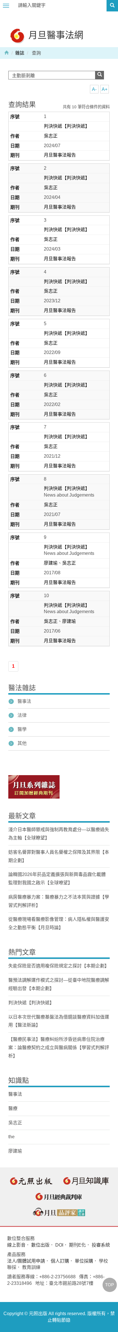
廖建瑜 (51, 563)
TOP (109, 1284)
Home (6, 52)
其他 (22, 743)
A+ (104, 89)
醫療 (12, 1108)
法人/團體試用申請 (26, 1261)
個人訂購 (60, 1261)
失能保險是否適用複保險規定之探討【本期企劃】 (58, 965)
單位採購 (84, 1261)
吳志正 (51, 135)
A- (94, 89)
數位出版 (40, 1245)
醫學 (22, 729)
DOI (59, 1245)
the (11, 1136)
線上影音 (16, 1245)
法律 (22, 715)
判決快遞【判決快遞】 (67, 126)
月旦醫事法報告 (60, 155)
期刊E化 (77, 1245)
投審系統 (101, 1245)
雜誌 (19, 53)
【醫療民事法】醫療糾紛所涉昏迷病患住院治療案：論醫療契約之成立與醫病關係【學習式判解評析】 (58, 1047)
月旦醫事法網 (54, 35)
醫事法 (24, 701)
